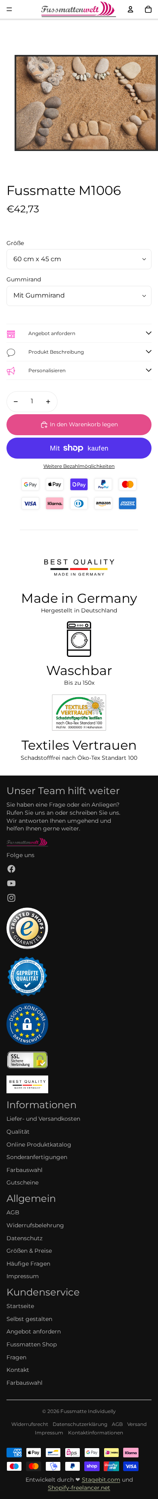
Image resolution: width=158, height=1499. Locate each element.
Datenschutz (24, 1238)
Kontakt (17, 1369)
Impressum (22, 1276)
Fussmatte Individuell (86, 1411)
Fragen (16, 1357)
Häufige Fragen (28, 1263)
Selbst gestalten (29, 1319)
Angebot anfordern (33, 1331)
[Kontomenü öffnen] (130, 9)
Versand (137, 1424)
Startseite (20, 1306)
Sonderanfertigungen (36, 1157)
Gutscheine (22, 1182)
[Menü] (9, 9)
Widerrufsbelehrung (35, 1225)
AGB (12, 1212)
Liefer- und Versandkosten (43, 1118)
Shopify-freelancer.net (79, 1487)
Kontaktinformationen (95, 1433)
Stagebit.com (101, 1479)
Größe (15, 243)
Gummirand (23, 279)
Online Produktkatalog (38, 1144)
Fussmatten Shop (31, 1344)
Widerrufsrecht (29, 1424)
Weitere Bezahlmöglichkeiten (79, 466)
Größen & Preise (29, 1250)
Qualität (18, 1131)
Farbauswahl (24, 1170)
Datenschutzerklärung (80, 1424)
